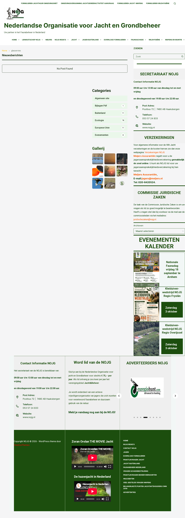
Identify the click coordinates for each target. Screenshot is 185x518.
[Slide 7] (156, 417)
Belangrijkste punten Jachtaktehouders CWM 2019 (145, 487)
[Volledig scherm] (109, 466)
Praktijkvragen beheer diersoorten (140, 475)
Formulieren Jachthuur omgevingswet (39, 3)
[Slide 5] (150, 417)
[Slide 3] (140, 417)
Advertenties (129, 492)
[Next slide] (175, 396)
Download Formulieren (115, 40)
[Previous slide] (119, 396)
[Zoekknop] (182, 56)
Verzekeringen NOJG (155, 152)
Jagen (126, 452)
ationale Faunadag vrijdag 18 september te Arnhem (172, 269)
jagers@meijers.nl (152, 178)
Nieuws (49, 40)
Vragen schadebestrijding (135, 471)
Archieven (138, 225)
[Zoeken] (175, 3)
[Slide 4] (145, 417)
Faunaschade (137, 40)
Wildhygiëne (154, 40)
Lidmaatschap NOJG (31, 40)
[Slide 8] (160, 417)
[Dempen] (105, 466)
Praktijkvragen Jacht (133, 460)
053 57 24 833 (150, 118)
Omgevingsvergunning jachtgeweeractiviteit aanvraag (87, 3)
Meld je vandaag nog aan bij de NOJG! (92, 412)
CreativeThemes (22, 445)
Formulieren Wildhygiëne (157, 3)
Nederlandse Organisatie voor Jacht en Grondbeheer (82, 25)
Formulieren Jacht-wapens (130, 3)
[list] (147, 396)
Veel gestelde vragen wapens (137, 482)
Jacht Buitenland (131, 463)
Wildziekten (128, 479)
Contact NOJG (129, 448)
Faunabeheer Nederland (134, 467)
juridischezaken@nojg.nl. (145, 219)
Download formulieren (134, 456)
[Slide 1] (134, 417)
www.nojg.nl (148, 127)
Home (14, 40)
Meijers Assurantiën (144, 156)
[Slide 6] (153, 417)
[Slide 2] (137, 417)
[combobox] (157, 56)
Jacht (74, 40)
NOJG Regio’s (60, 40)
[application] (92, 457)
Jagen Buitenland (90, 40)
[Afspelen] (75, 466)
